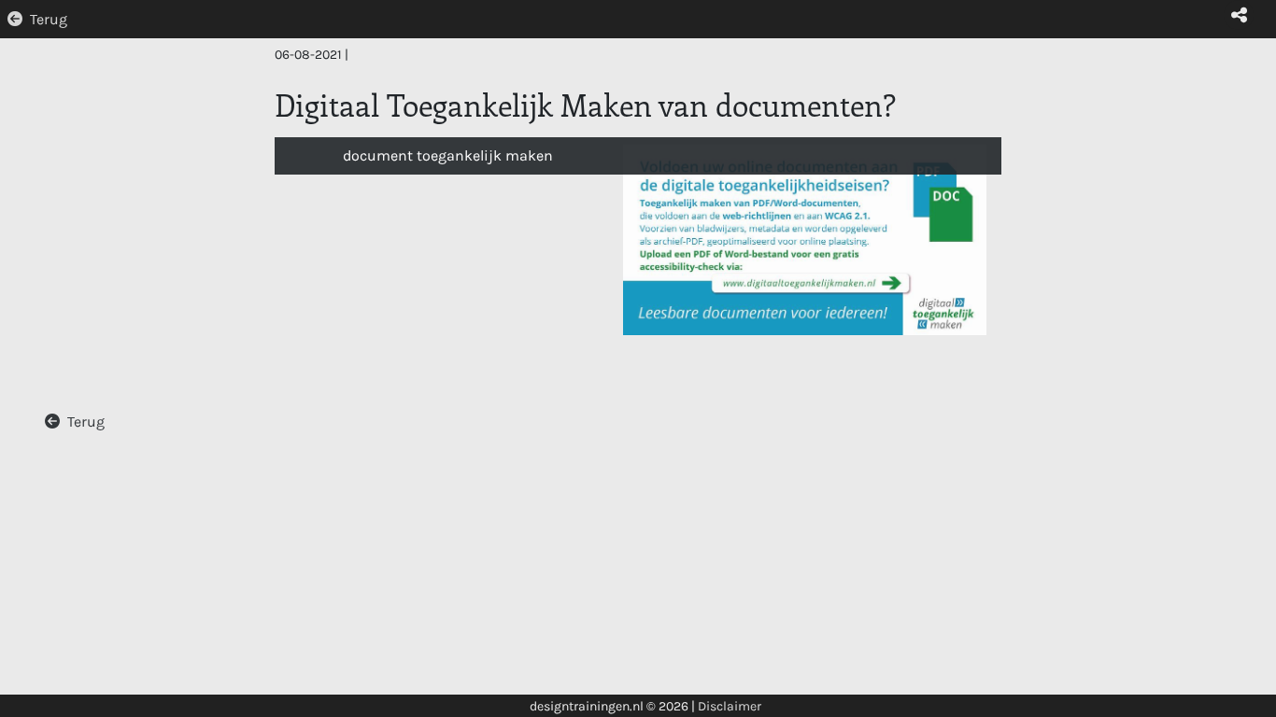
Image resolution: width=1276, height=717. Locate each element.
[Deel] (1239, 15)
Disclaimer (729, 706)
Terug (48, 19)
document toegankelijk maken (448, 155)
